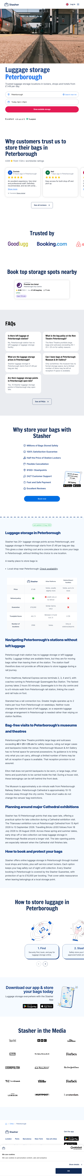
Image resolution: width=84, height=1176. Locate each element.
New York (39, 1139)
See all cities (51, 1139)
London (8, 1139)
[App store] (46, 1006)
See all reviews (40, 205)
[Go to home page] (12, 4)
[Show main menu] (78, 4)
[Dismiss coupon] (81, 472)
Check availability (49, 568)
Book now (42, 499)
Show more (12, 189)
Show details (74, 1165)
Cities (12, 1124)
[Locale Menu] (67, 4)
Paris (17, 1139)
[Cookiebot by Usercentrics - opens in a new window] (72, 1148)
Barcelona (27, 1139)
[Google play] (30, 1006)
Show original (21, 193)
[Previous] (38, 964)
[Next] (45, 964)
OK (68, 1171)
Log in (72, 4)
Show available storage (42, 109)
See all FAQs (40, 401)
